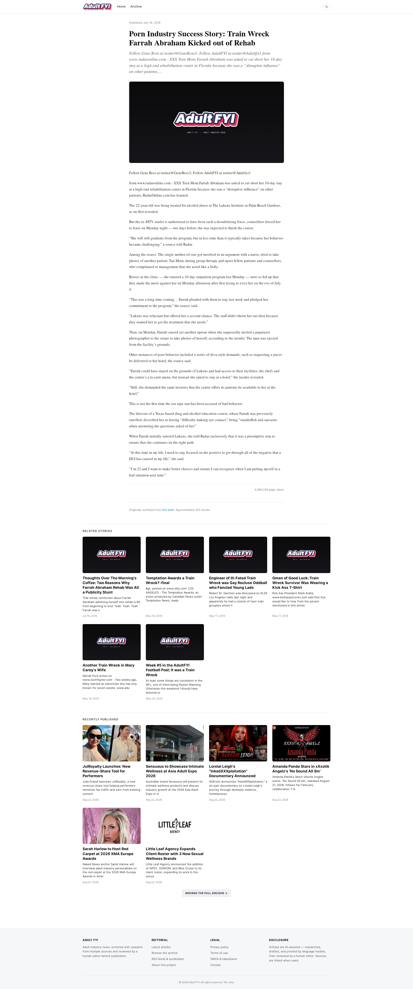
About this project (164, 965)
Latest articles (161, 947)
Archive (136, 6)
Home (121, 6)
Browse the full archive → (206, 893)
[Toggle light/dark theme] (326, 7)
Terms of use (219, 953)
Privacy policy (219, 947)
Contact (215, 965)
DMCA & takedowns (223, 959)
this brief (168, 510)
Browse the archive (165, 953)
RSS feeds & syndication (168, 959)
